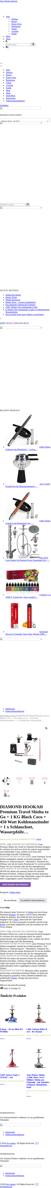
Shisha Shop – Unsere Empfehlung (20, 301)
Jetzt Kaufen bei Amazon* (15, 883)
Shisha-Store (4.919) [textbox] (24, 120)
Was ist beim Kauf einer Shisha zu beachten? (24, 313)
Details (38, 838)
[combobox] (25, 119)
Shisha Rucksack (12, 299)
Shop (8, 38)
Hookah (12, 913)
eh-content (11, 1142)
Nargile (14, 977)
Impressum (10, 97)
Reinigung (15, 26)
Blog (8, 36)
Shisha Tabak (11, 296)
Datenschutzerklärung (15, 100)
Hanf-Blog (10, 94)
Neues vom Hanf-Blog (17, 322)
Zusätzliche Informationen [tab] (32, 899)
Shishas (14, 18)
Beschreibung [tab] (10, 899)
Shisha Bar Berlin (13, 294)
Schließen (4, 104)
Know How (16, 23)
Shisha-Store (9, 715)
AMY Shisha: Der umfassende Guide (21, 306)
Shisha (31, 911)
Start (8, 69)
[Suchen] (33, 43)
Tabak (14, 28)
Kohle (14, 33)
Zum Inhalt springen (8, 1)
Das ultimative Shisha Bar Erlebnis (20, 303)
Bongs (14, 21)
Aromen (14, 31)
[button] (46, 727)
